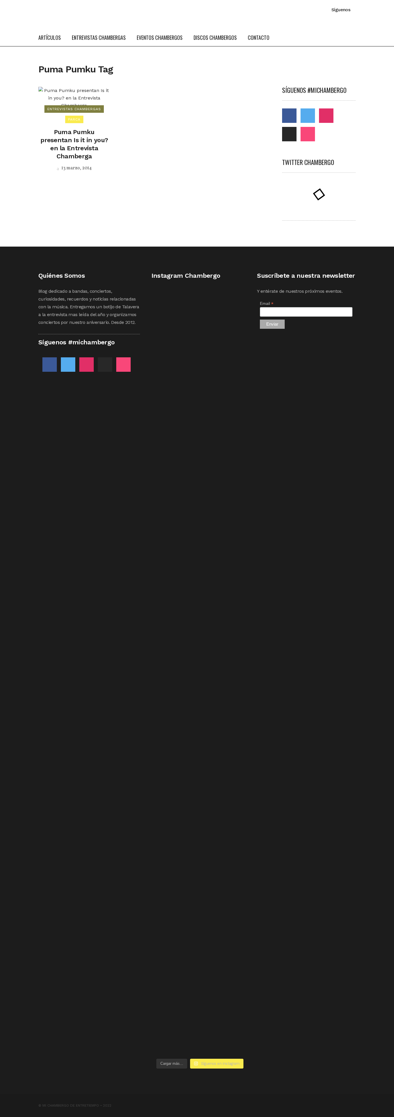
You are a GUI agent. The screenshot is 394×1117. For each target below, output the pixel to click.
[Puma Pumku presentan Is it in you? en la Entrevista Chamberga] (74, 97)
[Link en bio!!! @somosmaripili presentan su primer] (166, 877)
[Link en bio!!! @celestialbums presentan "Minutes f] (200, 392)
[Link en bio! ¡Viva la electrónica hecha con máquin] (200, 911)
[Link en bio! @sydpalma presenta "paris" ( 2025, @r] (233, 638)
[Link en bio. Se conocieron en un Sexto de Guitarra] (166, 381)
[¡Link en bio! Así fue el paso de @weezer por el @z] (233, 821)
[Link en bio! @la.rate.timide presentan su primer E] (233, 399)
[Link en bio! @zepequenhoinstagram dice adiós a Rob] (200, 578)
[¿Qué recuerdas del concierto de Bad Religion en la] (166, 552)
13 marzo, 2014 (76, 168)
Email (266, 303)
